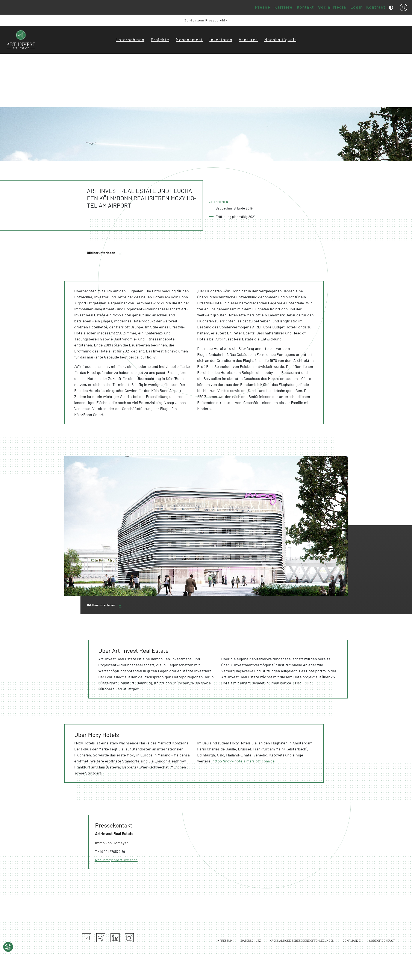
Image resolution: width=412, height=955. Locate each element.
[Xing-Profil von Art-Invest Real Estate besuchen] (100, 937)
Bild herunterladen (101, 253)
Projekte (160, 39)
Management (189, 39)
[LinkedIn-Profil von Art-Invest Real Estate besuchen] (115, 937)
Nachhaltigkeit (280, 39)
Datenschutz (251, 940)
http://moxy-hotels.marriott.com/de (243, 761)
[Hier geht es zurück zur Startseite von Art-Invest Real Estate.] (21, 40)
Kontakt (305, 7)
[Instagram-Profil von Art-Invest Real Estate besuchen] (129, 937)
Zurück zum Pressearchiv (206, 20)
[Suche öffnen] (403, 7)
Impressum (224, 940)
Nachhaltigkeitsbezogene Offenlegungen (302, 940)
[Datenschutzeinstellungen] (8, 947)
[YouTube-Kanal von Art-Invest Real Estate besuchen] (86, 937)
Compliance (351, 940)
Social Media (332, 7)
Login (356, 7)
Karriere (283, 7)
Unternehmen (130, 39)
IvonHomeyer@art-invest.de (116, 860)
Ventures (248, 39)
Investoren (220, 39)
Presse (262, 7)
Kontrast (376, 7)
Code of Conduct (382, 940)
